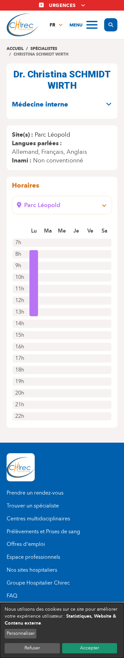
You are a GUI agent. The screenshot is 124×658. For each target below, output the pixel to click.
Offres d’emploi (26, 544)
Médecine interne (40, 104)
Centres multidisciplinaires (38, 518)
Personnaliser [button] (21, 633)
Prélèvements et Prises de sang (43, 531)
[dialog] (62, 630)
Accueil (15, 48)
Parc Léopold (52, 134)
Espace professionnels (33, 557)
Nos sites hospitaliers (32, 570)
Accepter (89, 648)
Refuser (32, 648)
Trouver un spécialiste (33, 506)
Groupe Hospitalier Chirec (38, 583)
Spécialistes (43, 48)
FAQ (12, 595)
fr (52, 25)
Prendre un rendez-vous (35, 493)
